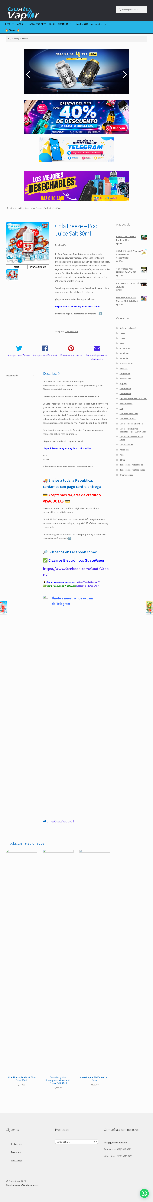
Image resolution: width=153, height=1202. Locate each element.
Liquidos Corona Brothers (131, 423)
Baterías (123, 368)
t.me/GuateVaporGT (60, 821)
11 (77, 95)
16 (96, 95)
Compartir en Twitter (19, 355)
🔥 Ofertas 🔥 (12, 30)
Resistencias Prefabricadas (132, 469)
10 (73, 95)
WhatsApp (16, 1160)
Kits (121, 408)
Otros (122, 459)
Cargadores (125, 373)
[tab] (21, 375)
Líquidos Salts (23, 208)
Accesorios (96, 24)
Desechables (125, 378)
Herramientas (126, 403)
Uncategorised (126, 475)
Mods (122, 454)
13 (85, 95)
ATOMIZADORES (37, 24)
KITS (7, 24)
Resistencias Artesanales (131, 464)
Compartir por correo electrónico (97, 357)
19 (108, 95)
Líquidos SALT (81, 24)
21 (116, 95)
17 (100, 95)
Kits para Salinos (128, 418)
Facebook (16, 1152)
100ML (122, 333)
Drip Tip (123, 383)
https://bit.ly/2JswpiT (88, 581)
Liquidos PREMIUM (58, 24)
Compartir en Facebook (45, 355)
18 (104, 95)
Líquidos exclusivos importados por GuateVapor (133, 430)
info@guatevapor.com (115, 1142)
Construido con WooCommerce (22, 1184)
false (28, 74)
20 (112, 95)
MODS (20, 24)
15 (92, 95)
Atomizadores (126, 363)
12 (81, 95)
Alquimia (124, 358)
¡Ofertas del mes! (128, 328)
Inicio (12, 208)
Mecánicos (124, 449)
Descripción (12, 375)
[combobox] (76, 1142)
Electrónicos (125, 388)
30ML (122, 343)
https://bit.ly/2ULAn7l (87, 585)
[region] (76, 74)
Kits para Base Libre (129, 413)
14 (88, 95)
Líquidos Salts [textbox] (75, 1141)
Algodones (124, 353)
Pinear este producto (71, 355)
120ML (122, 338)
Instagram (16, 1144)
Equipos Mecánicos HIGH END (133, 398)
